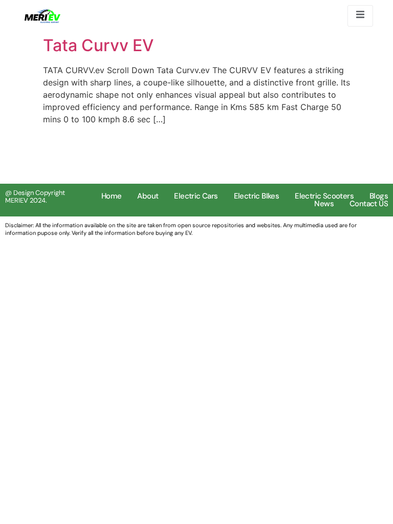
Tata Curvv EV (98, 45)
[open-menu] (360, 16)
